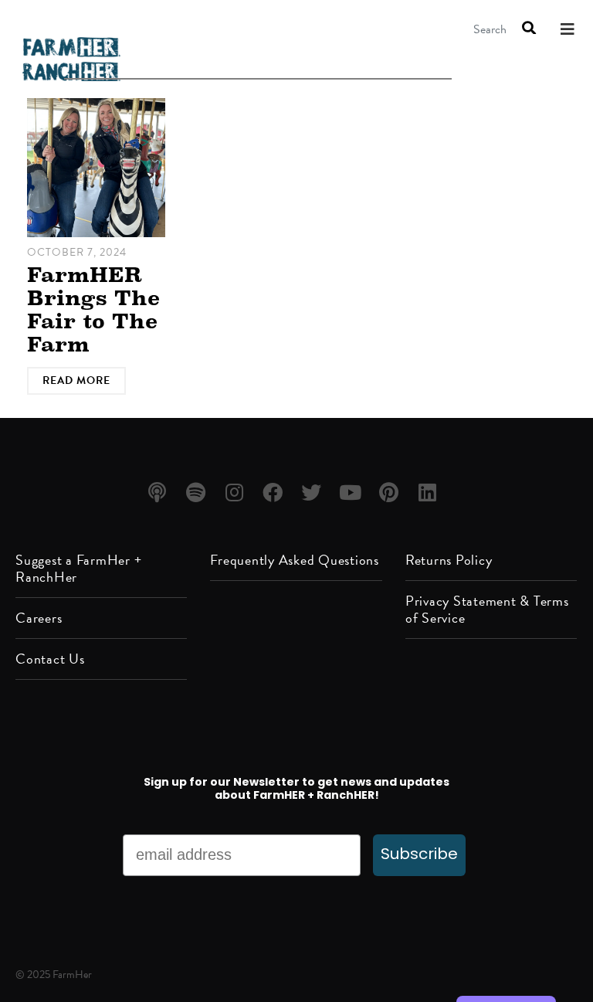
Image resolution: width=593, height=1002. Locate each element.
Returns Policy (449, 559)
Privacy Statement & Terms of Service (487, 609)
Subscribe (419, 855)
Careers (38, 617)
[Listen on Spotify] (198, 493)
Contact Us (50, 658)
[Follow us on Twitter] (313, 493)
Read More (76, 380)
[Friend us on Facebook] (275, 493)
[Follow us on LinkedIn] (429, 493)
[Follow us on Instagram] (236, 493)
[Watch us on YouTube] (352, 493)
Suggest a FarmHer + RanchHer (78, 568)
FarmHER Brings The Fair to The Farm (93, 309)
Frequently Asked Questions (294, 559)
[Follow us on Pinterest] (391, 493)
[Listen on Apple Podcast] (159, 493)
